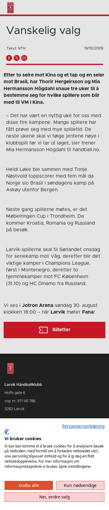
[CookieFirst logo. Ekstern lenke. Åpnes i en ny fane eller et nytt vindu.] (7, 432)
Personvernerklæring (83, 426)
